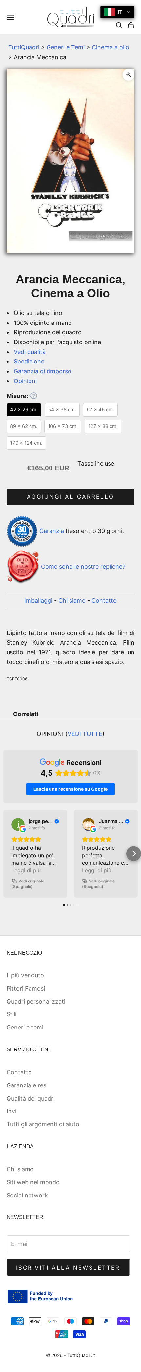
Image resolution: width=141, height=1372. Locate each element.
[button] (7, 853)
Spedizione (29, 361)
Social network (27, 1195)
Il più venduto (25, 975)
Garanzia (51, 531)
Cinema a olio (110, 47)
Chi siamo (72, 600)
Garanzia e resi (27, 1085)
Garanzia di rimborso (42, 371)
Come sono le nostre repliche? (83, 566)
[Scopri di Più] (33, 395)
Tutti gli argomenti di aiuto (43, 1124)
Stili (11, 1014)
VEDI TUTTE (85, 734)
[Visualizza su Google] (18, 824)
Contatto (104, 600)
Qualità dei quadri (31, 1098)
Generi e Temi (66, 47)
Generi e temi (25, 1027)
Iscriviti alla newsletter (68, 1267)
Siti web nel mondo (33, 1182)
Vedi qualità (30, 351)
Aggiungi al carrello (70, 496)
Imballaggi (38, 600)
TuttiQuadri (23, 47)
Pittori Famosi (26, 988)
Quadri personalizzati (36, 1001)
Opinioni (25, 381)
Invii (12, 1111)
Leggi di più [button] (26, 870)
